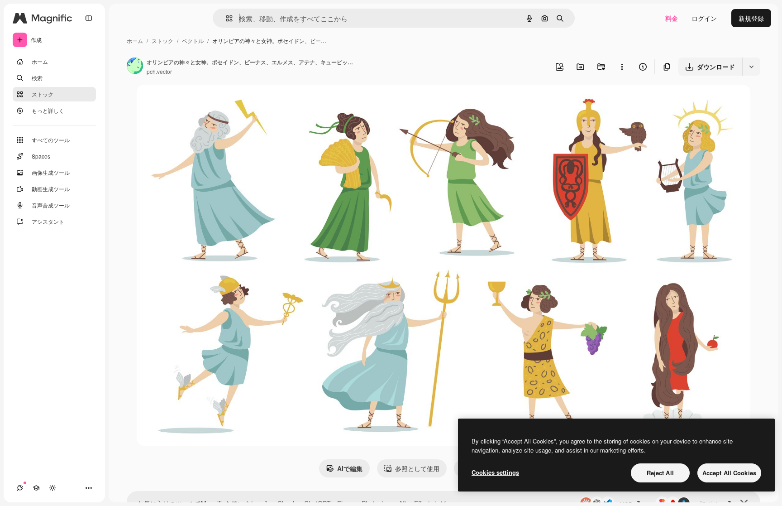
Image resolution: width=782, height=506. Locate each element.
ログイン (704, 18)
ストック (162, 40)
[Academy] (36, 488)
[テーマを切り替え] (52, 488)
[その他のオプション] (622, 67)
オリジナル (199, 102)
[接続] (20, 488)
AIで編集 (349, 468)
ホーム (135, 40)
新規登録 (751, 18)
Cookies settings (495, 472)
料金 (671, 18)
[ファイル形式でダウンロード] (751, 67)
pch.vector (159, 71)
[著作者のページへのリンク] (135, 67)
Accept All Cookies (729, 472)
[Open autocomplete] (225, 18)
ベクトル (193, 40)
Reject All (660, 472)
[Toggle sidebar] (88, 18)
